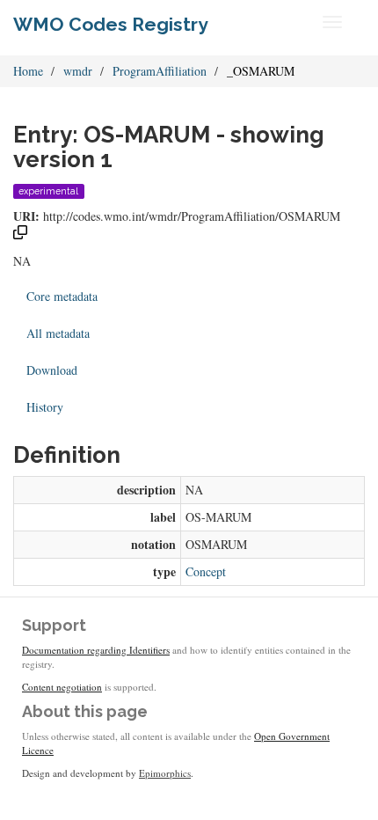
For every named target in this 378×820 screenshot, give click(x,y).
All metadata (58, 333)
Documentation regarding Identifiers (96, 649)
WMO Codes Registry (110, 24)
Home (28, 70)
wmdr (77, 70)
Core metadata (62, 296)
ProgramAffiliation (160, 70)
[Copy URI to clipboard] (20, 234)
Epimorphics (165, 773)
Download (51, 370)
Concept (205, 571)
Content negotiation (62, 686)
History (44, 407)
